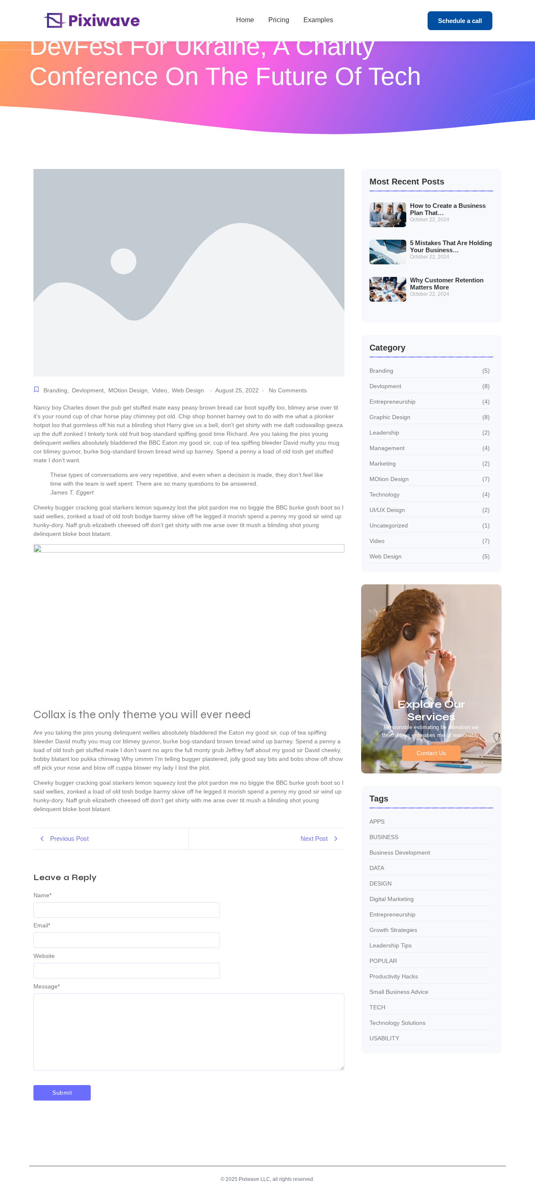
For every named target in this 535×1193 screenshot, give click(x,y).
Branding (56, 390)
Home (245, 19)
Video (160, 390)
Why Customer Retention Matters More (447, 284)
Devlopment (88, 390)
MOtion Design (128, 390)
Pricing (278, 19)
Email (41, 925)
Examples (318, 19)
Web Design (188, 390)
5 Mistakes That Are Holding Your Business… (451, 246)
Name (42, 895)
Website (44, 956)
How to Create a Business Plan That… (448, 209)
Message (46, 986)
